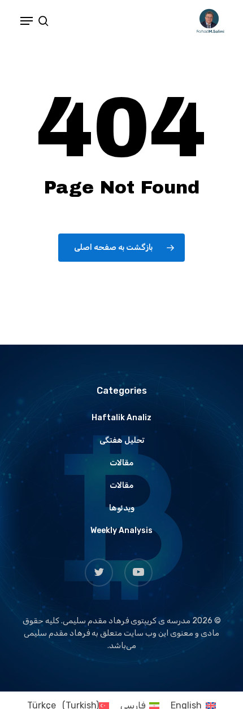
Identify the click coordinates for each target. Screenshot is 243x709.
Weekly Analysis (121, 530)
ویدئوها (121, 508)
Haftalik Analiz (121, 417)
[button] (26, 21)
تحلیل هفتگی (121, 440)
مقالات (121, 463)
